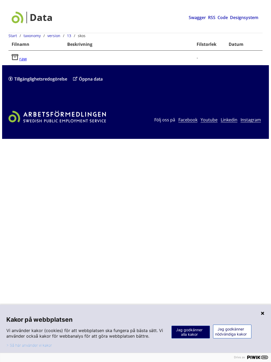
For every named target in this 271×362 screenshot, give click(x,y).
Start (12, 35)
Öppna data (91, 79)
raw (23, 59)
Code (223, 17)
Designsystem (244, 17)
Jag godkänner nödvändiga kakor (231, 331)
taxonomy (32, 35)
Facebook (187, 120)
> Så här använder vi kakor (29, 345)
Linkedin (229, 120)
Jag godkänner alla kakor (189, 332)
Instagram (251, 120)
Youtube (209, 120)
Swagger (197, 17)
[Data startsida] (32, 17)
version (53, 35)
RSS (211, 17)
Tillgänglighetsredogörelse (40, 79)
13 (69, 35)
